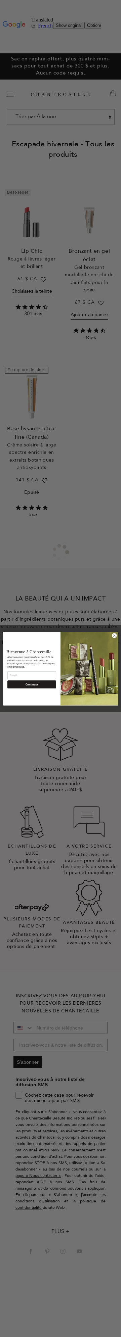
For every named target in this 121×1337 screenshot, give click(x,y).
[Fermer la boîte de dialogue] (114, 635)
